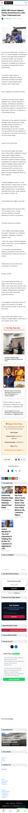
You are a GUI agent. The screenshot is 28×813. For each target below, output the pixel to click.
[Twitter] (6, 478)
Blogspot (10, 806)
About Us (12, 803)
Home (2, 7)
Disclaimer (3, 782)
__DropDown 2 (4, 794)
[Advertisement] (14, 701)
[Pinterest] (13, 478)
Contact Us (4, 769)
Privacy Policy (4, 781)
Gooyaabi (23, 806)
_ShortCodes (4, 795)
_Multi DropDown (5, 791)
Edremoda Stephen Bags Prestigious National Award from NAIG (7, 501)
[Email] (16, 478)
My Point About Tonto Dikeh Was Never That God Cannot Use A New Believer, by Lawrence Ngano (20, 505)
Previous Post (5, 569)
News (10, 810)
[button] (2, 2)
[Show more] (19, 478)
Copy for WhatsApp (14, 679)
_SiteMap (3, 797)
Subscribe (14, 588)
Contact (3, 760)
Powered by (10, 593)
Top (25, 811)
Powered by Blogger (8, 718)
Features (3, 790)
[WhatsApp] (9, 478)
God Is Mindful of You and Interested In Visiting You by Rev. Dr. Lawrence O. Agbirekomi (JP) (6, 539)
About (2, 759)
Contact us (4, 757)
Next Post (23, 569)
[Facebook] (2, 478)
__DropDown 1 (4, 793)
